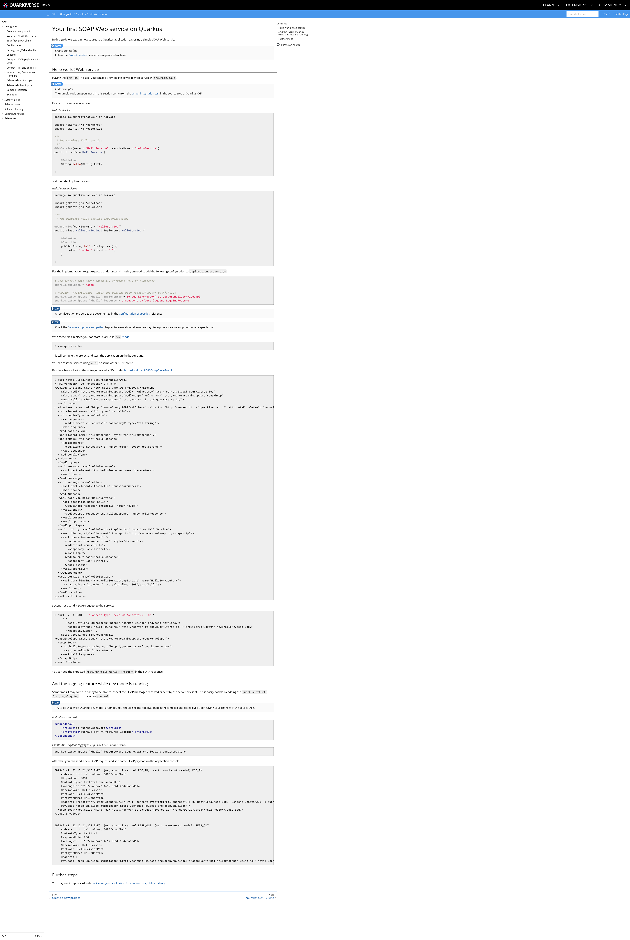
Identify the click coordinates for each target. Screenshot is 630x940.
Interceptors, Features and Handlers (21, 73)
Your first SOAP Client (19, 40)
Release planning (13, 109)
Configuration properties (134, 313)
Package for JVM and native (22, 50)
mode (122, 337)
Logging (11, 54)
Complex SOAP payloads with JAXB (23, 61)
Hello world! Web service (291, 27)
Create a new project (18, 31)
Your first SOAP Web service (23, 36)
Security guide (12, 99)
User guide (10, 26)
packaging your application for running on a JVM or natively (129, 883)
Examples (12, 94)
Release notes (12, 104)
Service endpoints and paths (85, 327)
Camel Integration (17, 90)
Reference (10, 118)
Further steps (285, 38)
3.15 (604, 14)
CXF (4, 21)
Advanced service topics (20, 80)
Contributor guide (14, 113)
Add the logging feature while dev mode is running (293, 33)
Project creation (78, 55)
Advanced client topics (19, 85)
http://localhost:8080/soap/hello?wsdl (148, 370)
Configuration (14, 45)
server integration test (145, 93)
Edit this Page (621, 14)
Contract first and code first (22, 67)
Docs (46, 5)
